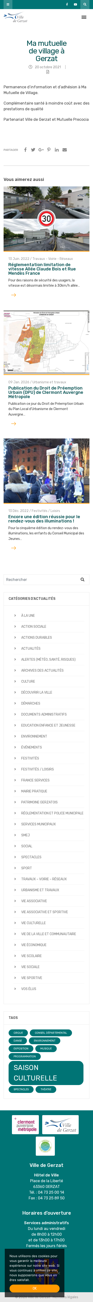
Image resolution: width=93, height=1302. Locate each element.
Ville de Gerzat (15, 17)
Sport (26, 868)
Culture (28, 682)
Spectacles (31, 857)
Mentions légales (65, 1297)
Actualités (31, 649)
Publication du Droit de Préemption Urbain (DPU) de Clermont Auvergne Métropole (45, 392)
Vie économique (33, 945)
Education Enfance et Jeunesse (48, 725)
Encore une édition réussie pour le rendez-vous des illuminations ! (44, 519)
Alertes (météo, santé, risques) (48, 660)
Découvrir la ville (36, 693)
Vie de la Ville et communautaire (48, 934)
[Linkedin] (56, 149)
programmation (25, 1056)
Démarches (30, 703)
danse (18, 1040)
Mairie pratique (34, 791)
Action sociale (33, 627)
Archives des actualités (42, 671)
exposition (21, 1048)
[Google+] (41, 149)
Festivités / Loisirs (46, 511)
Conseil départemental (51, 1032)
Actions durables (36, 638)
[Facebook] (25, 149)
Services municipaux (38, 824)
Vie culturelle (33, 923)
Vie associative (34, 901)
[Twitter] (33, 149)
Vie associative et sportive (44, 912)
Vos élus (28, 989)
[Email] (64, 149)
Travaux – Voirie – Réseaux (44, 879)
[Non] (58, 1273)
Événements (31, 747)
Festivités (30, 758)
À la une (28, 616)
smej (25, 835)
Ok (35, 1288)
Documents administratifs (44, 714)
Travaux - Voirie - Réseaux (52, 259)
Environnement (34, 736)
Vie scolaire (31, 956)
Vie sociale (30, 967)
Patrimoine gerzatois (39, 802)
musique (46, 1048)
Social (26, 846)
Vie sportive (31, 978)
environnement (44, 1040)
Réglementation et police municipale (52, 813)
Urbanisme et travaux (49, 382)
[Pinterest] (48, 149)
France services (35, 780)
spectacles (21, 1089)
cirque (18, 1032)
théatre (46, 1089)
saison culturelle (35, 1073)
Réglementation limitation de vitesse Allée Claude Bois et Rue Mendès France (42, 269)
